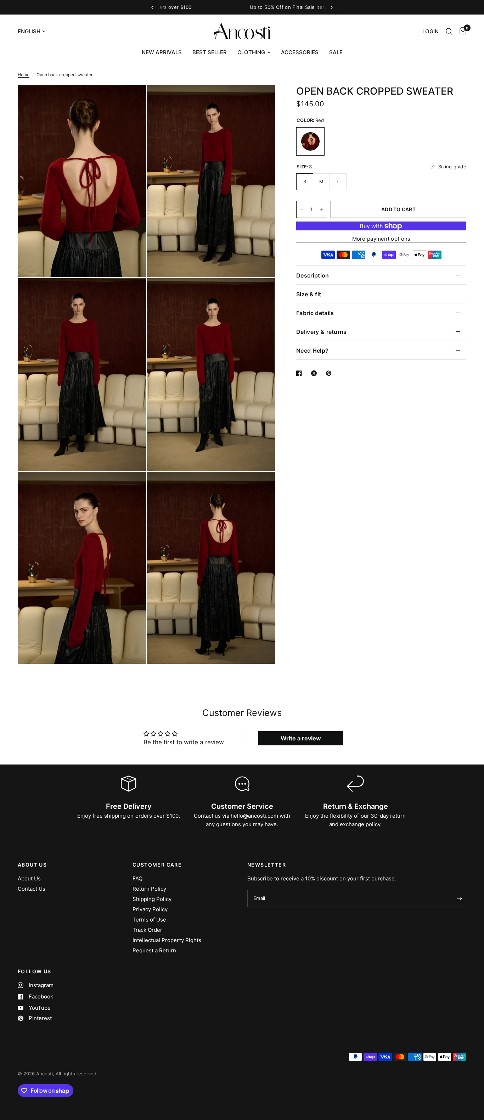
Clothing (251, 52)
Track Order (147, 929)
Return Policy (149, 888)
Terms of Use (149, 919)
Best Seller (209, 52)
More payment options (381, 239)
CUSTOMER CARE (157, 864)
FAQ (137, 878)
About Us (29, 878)
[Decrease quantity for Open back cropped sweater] (302, 209)
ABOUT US (32, 864)
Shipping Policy (152, 899)
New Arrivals (162, 52)
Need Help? (312, 350)
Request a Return (154, 950)
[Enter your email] (459, 898)
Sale (336, 52)
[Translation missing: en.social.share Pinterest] (330, 373)
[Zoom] (131, 100)
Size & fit (308, 294)
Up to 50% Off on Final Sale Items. (242, 7)
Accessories (300, 52)
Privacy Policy (150, 909)
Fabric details (315, 313)
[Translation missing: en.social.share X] (315, 373)
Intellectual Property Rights (167, 940)
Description (312, 275)
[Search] (449, 31)
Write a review (301, 738)
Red (310, 141)
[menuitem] (161, 52)
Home (23, 74)
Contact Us (31, 888)
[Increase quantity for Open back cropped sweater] (321, 209)
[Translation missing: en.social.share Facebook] (300, 373)
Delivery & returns (321, 331)
